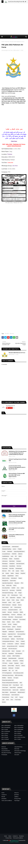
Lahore (14, 549)
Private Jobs (4, 754)
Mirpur (3, 622)
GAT (21, 685)
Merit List (4, 571)
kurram (4, 702)
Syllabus (13, 639)
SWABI (21, 612)
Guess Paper (5, 687)
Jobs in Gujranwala (18, 727)
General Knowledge (6, 619)
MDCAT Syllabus (16, 656)
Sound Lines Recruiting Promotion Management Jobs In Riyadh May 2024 (17, 467)
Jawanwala (20, 687)
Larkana (9, 656)
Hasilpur (15, 624)
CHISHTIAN (18, 590)
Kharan (23, 665)
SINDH (20, 556)
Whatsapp (19, 614)
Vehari (17, 641)
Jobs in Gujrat (5, 729)
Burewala (18, 651)
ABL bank (4, 648)
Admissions (4, 561)
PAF (16, 592)
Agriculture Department (7, 583)
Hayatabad (11, 653)
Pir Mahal (17, 668)
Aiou (18, 588)
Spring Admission (20, 631)
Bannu (3, 600)
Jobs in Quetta (5, 737)
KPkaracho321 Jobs (6, 690)
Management (5, 580)
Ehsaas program (18, 617)
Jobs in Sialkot (17, 739)
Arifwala (21, 660)
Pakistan (9, 154)
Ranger (20, 592)
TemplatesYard (14, 840)
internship (11, 568)
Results (7, 573)
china (12, 699)
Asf (24, 614)
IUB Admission (18, 653)
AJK (3, 573)
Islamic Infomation (6, 626)
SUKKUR (13, 588)
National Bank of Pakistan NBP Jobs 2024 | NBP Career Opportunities (17, 475)
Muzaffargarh (10, 629)
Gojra (22, 663)
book (7, 699)
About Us (16, 792)
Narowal (10, 612)
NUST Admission (6, 694)
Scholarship (4, 566)
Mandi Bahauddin (12, 658)
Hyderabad (12, 597)
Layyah (18, 602)
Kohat (9, 602)
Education (17, 583)
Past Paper (17, 800)
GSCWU (9, 624)
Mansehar (4, 668)
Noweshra (15, 612)
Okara (16, 575)
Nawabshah (17, 629)
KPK (16, 556)
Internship (16, 748)
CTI (23, 651)
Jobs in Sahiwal (5, 739)
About (9, 836)
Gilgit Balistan (11, 575)
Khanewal (4, 602)
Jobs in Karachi (17, 731)
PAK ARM (7, 333)
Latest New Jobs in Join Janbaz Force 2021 (16, 528)
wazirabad (21, 646)
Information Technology (20, 750)
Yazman (21, 697)
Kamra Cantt (15, 690)
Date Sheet (10, 617)
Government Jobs (6, 546)
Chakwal (22, 641)
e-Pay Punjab (18, 699)
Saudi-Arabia (13, 580)
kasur (13, 622)
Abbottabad (14, 578)
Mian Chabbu (5, 692)
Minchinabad (13, 692)
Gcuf (14, 602)
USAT (16, 697)
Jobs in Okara (5, 735)
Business (10, 677)
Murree (19, 605)
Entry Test (4, 653)
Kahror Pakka (11, 665)
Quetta (17, 571)
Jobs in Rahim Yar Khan (19, 737)
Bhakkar (4, 677)
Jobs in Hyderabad (18, 729)
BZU (7, 597)
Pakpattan (4, 631)
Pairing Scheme (5, 697)
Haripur (10, 636)
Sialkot (12, 573)
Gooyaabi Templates (14, 841)
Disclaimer (4, 798)
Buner (13, 651)
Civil (20, 609)
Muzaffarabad (5, 607)
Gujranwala (4, 568)
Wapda (17, 573)
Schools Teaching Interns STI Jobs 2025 (17, 459)
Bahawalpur (5, 563)
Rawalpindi (12, 563)
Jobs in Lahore (5, 733)
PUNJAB (19, 549)
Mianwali (14, 605)
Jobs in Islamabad (6, 731)
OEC (11, 607)
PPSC (9, 571)
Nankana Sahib (17, 636)
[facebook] (14, 715)
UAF (3, 597)
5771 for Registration (7, 673)
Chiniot (3, 643)
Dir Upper (16, 677)
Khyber (3, 629)
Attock (14, 585)
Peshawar (18, 561)
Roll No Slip (8, 585)
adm (3, 699)
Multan (10, 558)
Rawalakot (4, 670)
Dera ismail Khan (21, 634)
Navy (3, 585)
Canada (10, 663)
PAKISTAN (14, 554)
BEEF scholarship (19, 675)
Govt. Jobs (16, 754)
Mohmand (11, 668)
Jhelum (13, 626)
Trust (12, 697)
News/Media (12, 566)
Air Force (4, 609)
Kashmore (22, 690)
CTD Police (4, 663)
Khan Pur (18, 665)
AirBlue (18, 622)
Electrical (4, 746)
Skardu (8, 622)
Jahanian (4, 665)
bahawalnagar (19, 568)
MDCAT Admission (6, 605)
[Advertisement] (14, 19)
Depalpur (16, 663)
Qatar (22, 588)
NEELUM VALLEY (21, 692)
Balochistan (12, 561)
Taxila (13, 600)
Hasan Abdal (13, 687)
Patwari (20, 578)
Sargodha (23, 573)
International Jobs (20, 563)
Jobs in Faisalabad (6, 727)
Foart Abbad (16, 685)
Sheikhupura (11, 631)
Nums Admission (15, 694)
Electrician (4, 636)
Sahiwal (4, 575)
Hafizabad (15, 619)
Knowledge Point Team (8, 50)
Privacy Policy (17, 798)
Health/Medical (5, 556)
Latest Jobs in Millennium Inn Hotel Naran (16, 535)
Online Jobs (20, 658)
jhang (17, 600)
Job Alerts (16, 794)
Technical (13, 614)
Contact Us (4, 794)
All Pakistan (4, 558)
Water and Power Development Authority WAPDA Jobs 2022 (17, 515)
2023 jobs (9, 660)
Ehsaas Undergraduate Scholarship (10, 682)
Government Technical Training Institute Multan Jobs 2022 (17, 522)
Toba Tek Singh (20, 639)
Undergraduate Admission (8, 641)
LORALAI (17, 643)
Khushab (19, 626)
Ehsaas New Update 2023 (8, 680)
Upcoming (12, 590)
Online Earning (17, 607)
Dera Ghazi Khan (6, 588)
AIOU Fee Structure (12, 648)
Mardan (4, 595)
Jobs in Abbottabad (6, 725)
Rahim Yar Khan (5, 578)
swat (24, 597)
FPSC (22, 583)
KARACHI (20, 554)
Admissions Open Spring (7, 675)
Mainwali (22, 643)
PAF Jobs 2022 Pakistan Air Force (17, 352)
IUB (13, 571)
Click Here (14, 141)
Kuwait (3, 656)
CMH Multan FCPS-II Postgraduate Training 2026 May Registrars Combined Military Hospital (17, 453)
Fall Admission (14, 595)
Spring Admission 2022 (12, 646)
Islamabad (9, 551)
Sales (3, 660)
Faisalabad (16, 558)
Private (3, 551)
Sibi (9, 670)
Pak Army (7, 41)
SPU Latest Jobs (5, 639)
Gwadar (4, 612)
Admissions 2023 (6, 651)
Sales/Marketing (5, 614)
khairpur (4, 634)
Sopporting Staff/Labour (19, 551)
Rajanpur (19, 597)
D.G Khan (4, 617)
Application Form (12, 634)
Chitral (22, 600)
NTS (8, 595)
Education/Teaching (6, 549)
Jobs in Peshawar (18, 735)
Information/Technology (7, 592)
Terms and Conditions (7, 800)
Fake (21, 682)
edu (16, 670)
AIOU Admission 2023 (18, 673)
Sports (3, 646)
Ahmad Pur (15, 660)
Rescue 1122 (5, 590)
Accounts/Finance (6, 554)
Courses (4, 624)
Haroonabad (22, 619)
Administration (15, 546)
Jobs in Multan (17, 733)
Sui (13, 670)
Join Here (15, 165)
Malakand (4, 658)
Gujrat (8, 600)
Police (22, 571)
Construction (10, 643)
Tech (21, 595)
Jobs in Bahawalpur (18, 725)
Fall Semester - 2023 (6, 685)
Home (3, 41)
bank (12, 556)
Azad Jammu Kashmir (13, 609)
